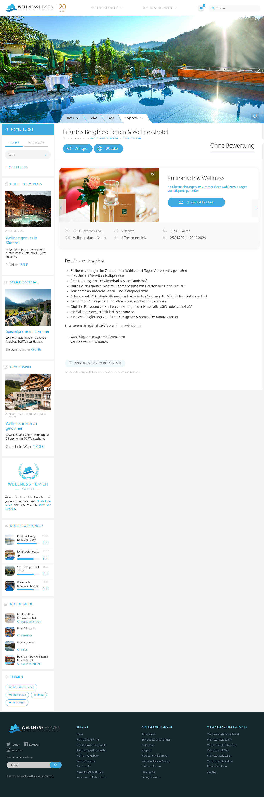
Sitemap (212, 771)
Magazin (147, 750)
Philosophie (148, 771)
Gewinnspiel (84, 766)
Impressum (83, 777)
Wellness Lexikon (86, 761)
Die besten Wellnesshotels (91, 745)
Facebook (34, 745)
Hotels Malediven (217, 766)
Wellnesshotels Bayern (219, 739)
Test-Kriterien (149, 734)
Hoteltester (148, 745)
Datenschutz (99, 777)
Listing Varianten (151, 777)
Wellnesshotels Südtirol (220, 761)
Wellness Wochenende (21, 687)
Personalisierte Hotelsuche (91, 750)
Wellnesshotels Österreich (221, 745)
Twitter (15, 745)
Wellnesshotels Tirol (218, 750)
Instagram (17, 750)
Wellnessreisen (17, 702)
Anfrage (81, 149)
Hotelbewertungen (157, 7)
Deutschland (132, 138)
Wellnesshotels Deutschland (223, 734)
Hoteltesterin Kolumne (154, 755)
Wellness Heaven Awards (156, 761)
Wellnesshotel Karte (88, 739)
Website (112, 149)
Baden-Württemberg (104, 138)
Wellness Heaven (151, 766)
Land (12, 155)
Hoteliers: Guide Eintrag (90, 771)
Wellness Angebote (88, 755)
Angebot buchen (200, 202)
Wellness (39, 694)
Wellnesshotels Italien (219, 755)
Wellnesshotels (104, 7)
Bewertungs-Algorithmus (156, 739)
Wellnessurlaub (17, 694)
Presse (80, 734)
